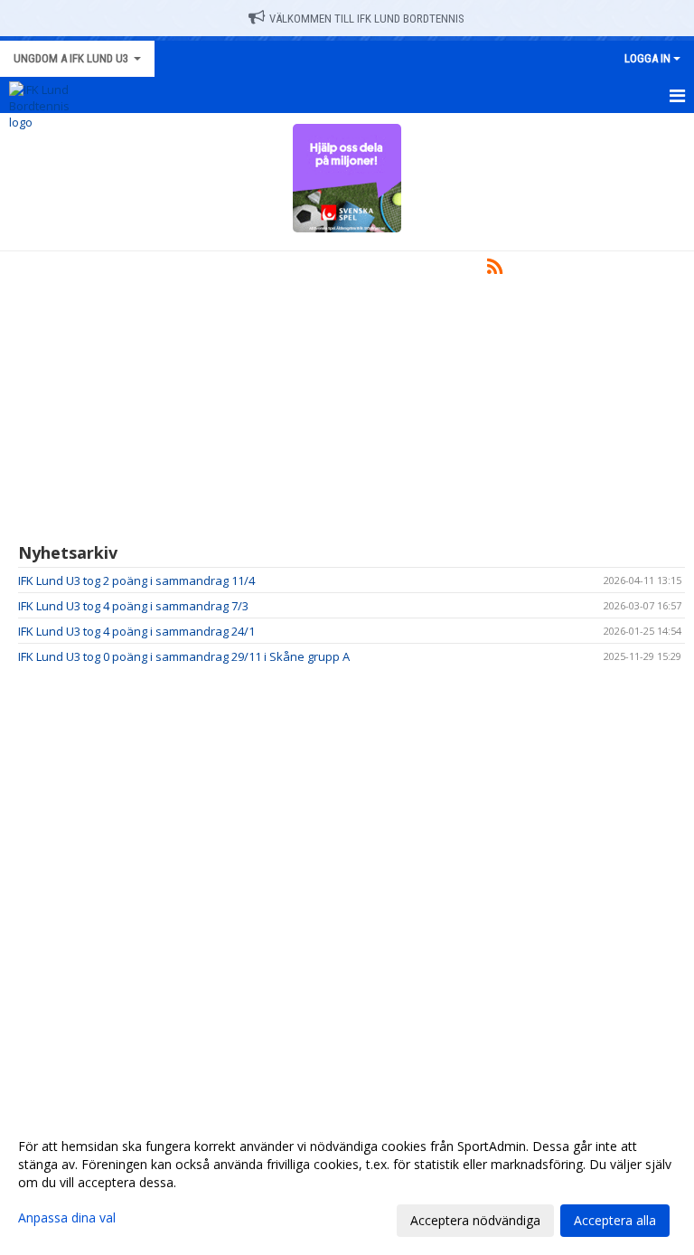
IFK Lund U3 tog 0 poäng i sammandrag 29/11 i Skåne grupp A (184, 656)
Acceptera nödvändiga (475, 1220)
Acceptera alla (615, 1220)
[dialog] (347, 1182)
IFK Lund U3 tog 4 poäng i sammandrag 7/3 (133, 606)
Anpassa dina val (67, 1218)
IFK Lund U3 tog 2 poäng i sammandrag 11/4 (136, 580)
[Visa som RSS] (494, 269)
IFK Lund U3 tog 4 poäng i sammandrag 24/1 (136, 631)
